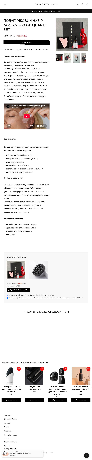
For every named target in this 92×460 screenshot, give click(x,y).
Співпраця (7, 431)
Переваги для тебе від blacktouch (26, 49)
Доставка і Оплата (10, 419)
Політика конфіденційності (10, 447)
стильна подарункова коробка (19, 231)
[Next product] (89, 384)
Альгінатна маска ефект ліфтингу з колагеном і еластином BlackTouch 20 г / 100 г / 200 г (21, 453)
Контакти (7, 423)
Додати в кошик (18, 290)
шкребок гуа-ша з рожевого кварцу (21, 224)
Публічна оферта (10, 442)
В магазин (7, 415)
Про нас (6, 427)
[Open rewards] (86, 455)
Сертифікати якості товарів (11, 436)
